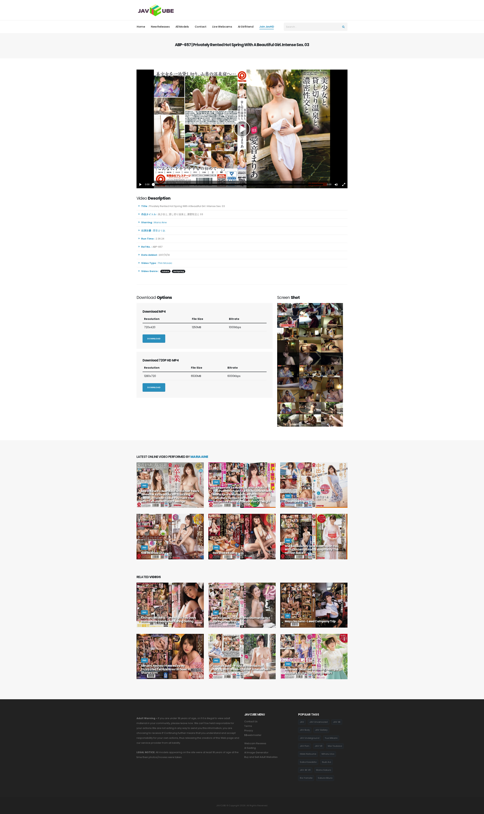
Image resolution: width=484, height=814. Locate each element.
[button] (336, 184)
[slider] (238, 184)
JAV (302, 721)
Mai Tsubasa (335, 745)
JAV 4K (337, 721)
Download (154, 338)
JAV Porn (304, 745)
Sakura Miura (325, 777)
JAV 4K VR (305, 769)
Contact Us (251, 721)
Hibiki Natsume (308, 753)
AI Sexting (250, 748)
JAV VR (318, 745)
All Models (182, 27)
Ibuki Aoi (326, 762)
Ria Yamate (306, 777)
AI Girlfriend (246, 27)
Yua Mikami (331, 738)
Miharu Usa (328, 753)
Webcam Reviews (255, 743)
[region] (242, 129)
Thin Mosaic (165, 263)
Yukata (165, 271)
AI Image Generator (256, 752)
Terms (248, 726)
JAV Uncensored (318, 721)
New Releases (160, 27)
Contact (200, 27)
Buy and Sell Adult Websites (261, 757)
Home (141, 27)
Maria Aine (161, 222)
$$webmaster (252, 735)
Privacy (248, 730)
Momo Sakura (323, 769)
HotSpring (178, 271)
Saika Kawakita (308, 762)
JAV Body (305, 729)
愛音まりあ (159, 230)
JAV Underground (309, 738)
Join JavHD (266, 27)
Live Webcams (222, 27)
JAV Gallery (321, 729)
